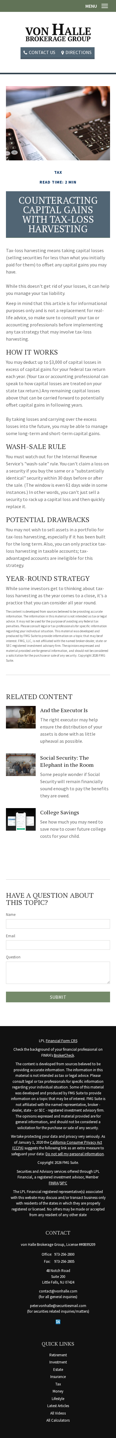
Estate (58, 1369)
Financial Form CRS (61, 1040)
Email (10, 935)
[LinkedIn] (58, 1321)
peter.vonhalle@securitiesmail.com (58, 1305)
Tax (58, 1384)
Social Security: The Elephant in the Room (67, 761)
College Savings (59, 812)
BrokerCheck (64, 1055)
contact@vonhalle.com (58, 1291)
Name (10, 914)
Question (13, 957)
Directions (78, 52)
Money (58, 1391)
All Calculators (58, 1420)
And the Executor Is (64, 710)
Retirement (58, 1355)
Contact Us (42, 52)
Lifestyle (58, 1398)
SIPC (63, 1183)
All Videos (58, 1413)
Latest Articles (58, 1405)
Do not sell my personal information (75, 1153)
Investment (58, 1362)
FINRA (53, 1183)
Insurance (58, 1376)
